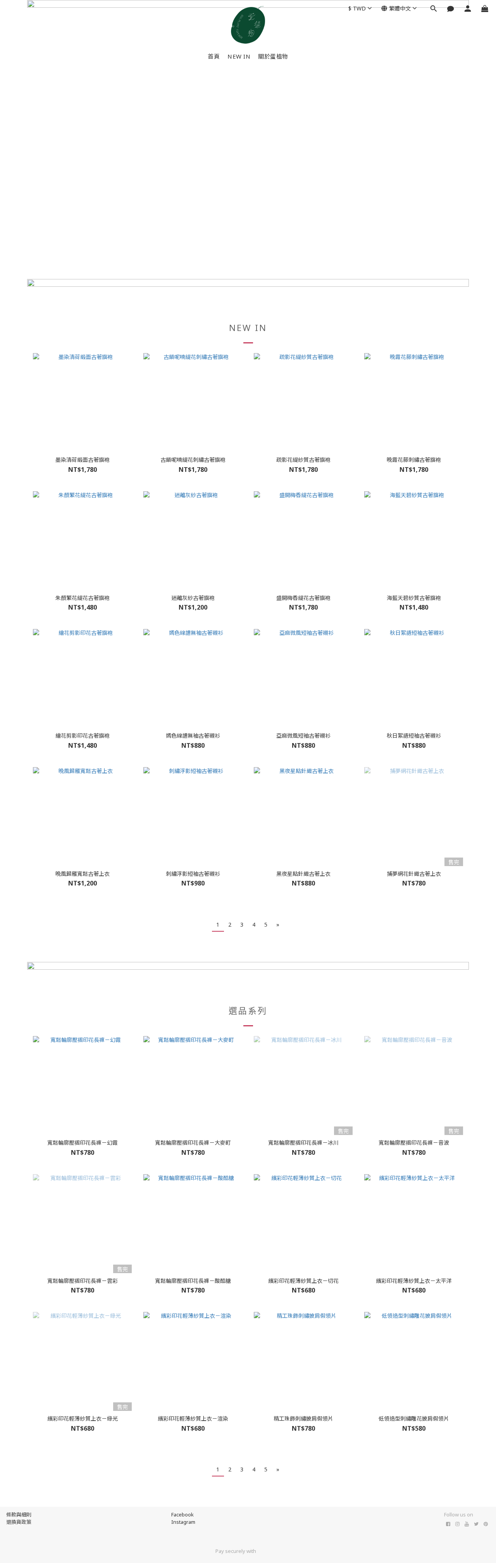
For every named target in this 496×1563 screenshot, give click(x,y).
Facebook (182, 1514)
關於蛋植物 (273, 56)
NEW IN (238, 56)
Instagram (183, 1521)
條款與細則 (18, 1514)
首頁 (214, 56)
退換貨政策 (18, 1521)
